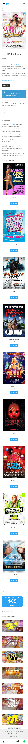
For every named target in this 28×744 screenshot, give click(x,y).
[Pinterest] (11, 731)
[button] (24, 14)
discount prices (10, 77)
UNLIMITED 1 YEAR (15, 93)
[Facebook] (5, 731)
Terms (17, 731)
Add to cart (5, 85)
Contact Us (17, 733)
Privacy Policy (11, 733)
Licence (21, 731)
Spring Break (16, 64)
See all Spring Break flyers (8, 80)
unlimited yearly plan (16, 134)
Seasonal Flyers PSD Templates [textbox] (13, 616)
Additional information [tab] (7, 116)
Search (10, 741)
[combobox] (14, 616)
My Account (3, 741)
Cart (16, 740)
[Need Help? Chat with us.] (14, 731)
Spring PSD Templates (11, 105)
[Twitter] (7, 731)
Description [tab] (4, 112)
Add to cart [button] (14, 203)
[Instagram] (9, 731)
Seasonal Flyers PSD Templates (13, 8)
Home (4, 8)
